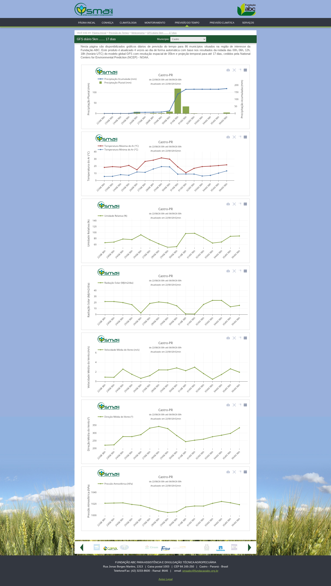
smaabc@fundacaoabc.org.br (200, 570)
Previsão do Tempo (187, 22)
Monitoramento (155, 22)
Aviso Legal (166, 579)
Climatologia (128, 22)
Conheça (107, 22)
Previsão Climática (222, 22)
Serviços (248, 22)
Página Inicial (86, 22)
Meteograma (138, 33)
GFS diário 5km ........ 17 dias (162, 33)
